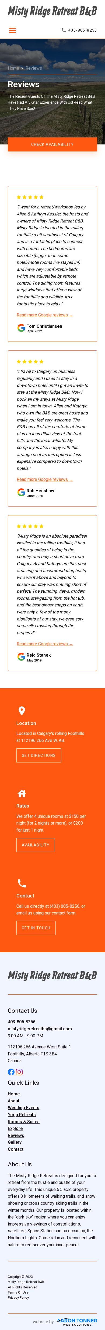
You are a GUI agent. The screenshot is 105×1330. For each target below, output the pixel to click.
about (13, 1100)
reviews (16, 1135)
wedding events (23, 1107)
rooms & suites (24, 1121)
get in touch (36, 928)
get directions (39, 755)
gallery (15, 1142)
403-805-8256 (21, 1021)
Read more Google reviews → (45, 315)
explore (15, 1128)
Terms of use (18, 1292)
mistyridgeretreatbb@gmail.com (40, 1028)
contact (15, 1149)
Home (13, 68)
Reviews (34, 68)
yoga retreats (22, 1114)
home (14, 1093)
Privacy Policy (18, 1297)
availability (36, 845)
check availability (52, 144)
